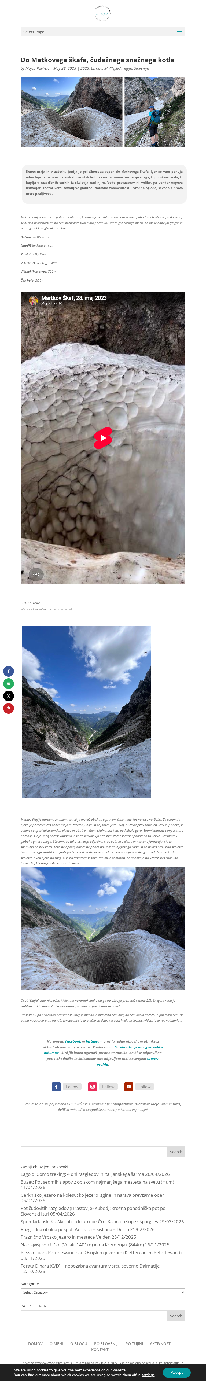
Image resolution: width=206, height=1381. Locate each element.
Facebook (73, 1041)
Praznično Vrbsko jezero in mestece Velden (66, 1237)
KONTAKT (100, 1349)
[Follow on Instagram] (92, 1086)
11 (100, 791)
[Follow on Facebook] (56, 1086)
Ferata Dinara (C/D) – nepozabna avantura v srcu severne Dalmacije (90, 1266)
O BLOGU (78, 1343)
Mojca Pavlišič (37, 68)
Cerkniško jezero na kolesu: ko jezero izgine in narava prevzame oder (92, 1195)
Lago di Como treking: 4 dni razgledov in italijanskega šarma (82, 1174)
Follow (72, 1086)
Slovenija (141, 68)
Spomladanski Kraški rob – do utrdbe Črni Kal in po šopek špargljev (89, 1221)
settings (148, 1375)
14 (114, 791)
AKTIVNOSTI (161, 1343)
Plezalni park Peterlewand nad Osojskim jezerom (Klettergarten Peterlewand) (101, 1252)
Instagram (94, 1041)
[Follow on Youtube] (128, 1086)
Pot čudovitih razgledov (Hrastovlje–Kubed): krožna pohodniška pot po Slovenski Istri (93, 1211)
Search (176, 1151)
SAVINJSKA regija (118, 68)
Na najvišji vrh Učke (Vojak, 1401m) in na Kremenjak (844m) (82, 1245)
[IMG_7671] (86, 798)
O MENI (56, 1343)
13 (109, 791)
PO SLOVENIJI (106, 1343)
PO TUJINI (134, 1343)
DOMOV (35, 1343)
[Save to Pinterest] (8, 708)
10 (96, 791)
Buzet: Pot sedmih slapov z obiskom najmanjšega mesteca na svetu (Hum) (97, 1182)
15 (118, 791)
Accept (177, 1372)
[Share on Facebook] (8, 671)
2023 (84, 68)
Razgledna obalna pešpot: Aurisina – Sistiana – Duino (75, 1229)
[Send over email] (8, 683)
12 (105, 791)
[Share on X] (8, 696)
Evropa (96, 68)
